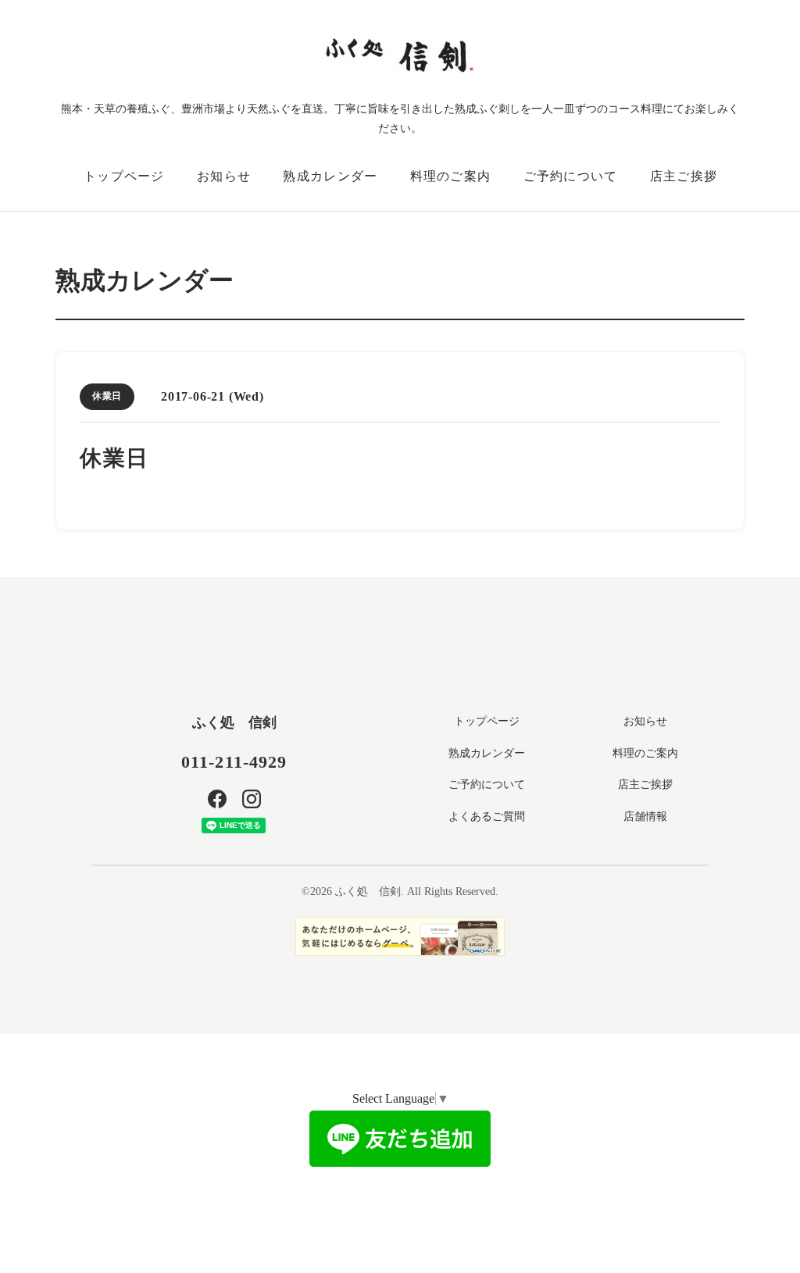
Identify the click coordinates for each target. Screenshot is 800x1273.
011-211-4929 (234, 762)
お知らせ (224, 176)
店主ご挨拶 (683, 176)
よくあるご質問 (486, 816)
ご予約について (570, 176)
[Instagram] (251, 799)
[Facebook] (217, 799)
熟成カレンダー (330, 176)
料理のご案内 (450, 176)
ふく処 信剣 (234, 722)
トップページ (124, 176)
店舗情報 (645, 816)
